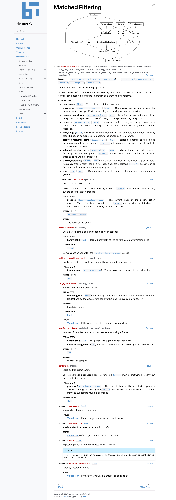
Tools (21, 113)
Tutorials (20, 52)
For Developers (23, 127)
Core (21, 83)
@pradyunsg (77, 496)
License (19, 131)
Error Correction (26, 87)
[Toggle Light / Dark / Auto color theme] (153, 4)
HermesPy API (22, 56)
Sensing (22, 65)
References (21, 122)
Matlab (19, 118)
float (69, 315)
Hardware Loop (25, 78)
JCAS (21, 92)
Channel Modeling (27, 70)
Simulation (23, 74)
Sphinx (65, 496)
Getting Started (23, 48)
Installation (21, 43)
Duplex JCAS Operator (31, 105)
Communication (25, 61)
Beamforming (25, 109)
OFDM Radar (26, 100)
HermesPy (21, 39)
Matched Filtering (29, 96)
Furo (85, 496)
